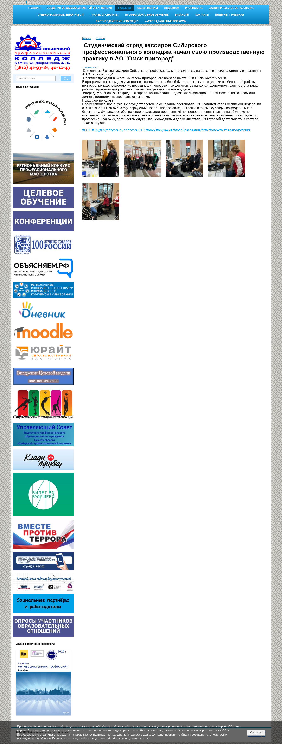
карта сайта (53, 2)
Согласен (256, 732)
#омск (150, 130)
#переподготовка (237, 130)
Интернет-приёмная (229, 14)
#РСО (86, 130)
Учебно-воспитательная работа (61, 14)
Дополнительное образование (231, 8)
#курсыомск (118, 130)
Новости (124, 8)
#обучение (164, 130)
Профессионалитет (105, 14)
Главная (34, 8)
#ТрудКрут (100, 130)
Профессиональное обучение (147, 14)
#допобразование (187, 130)
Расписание (194, 8)
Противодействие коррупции (117, 21)
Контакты (202, 14)
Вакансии (182, 14)
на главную (19, 2)
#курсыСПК (136, 130)
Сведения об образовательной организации (79, 8)
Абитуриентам (147, 8)
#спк (204, 130)
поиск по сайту (36, 2)
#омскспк (216, 130)
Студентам (171, 8)
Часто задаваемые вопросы (165, 21)
